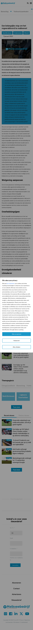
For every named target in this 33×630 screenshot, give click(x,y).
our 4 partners (11, 283)
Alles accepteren (16, 334)
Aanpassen (16, 340)
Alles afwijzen (16, 347)
